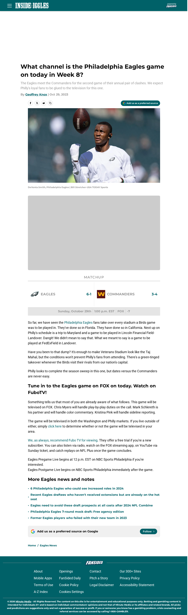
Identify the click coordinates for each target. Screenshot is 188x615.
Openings (66, 571)
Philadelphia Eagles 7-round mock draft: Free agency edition (77, 511)
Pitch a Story (99, 578)
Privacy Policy (130, 578)
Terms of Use (43, 585)
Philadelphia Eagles (78, 322)
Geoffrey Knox (36, 94)
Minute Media (23, 601)
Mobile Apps (43, 578)
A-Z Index (41, 592)
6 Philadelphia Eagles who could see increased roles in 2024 (77, 488)
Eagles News (48, 545)
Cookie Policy (69, 585)
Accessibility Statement (137, 585)
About (38, 571)
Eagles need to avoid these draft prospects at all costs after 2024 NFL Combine (91, 505)
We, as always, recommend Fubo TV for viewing (62, 440)
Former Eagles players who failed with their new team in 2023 (78, 518)
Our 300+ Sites (130, 571)
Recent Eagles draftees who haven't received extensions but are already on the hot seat (95, 497)
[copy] (50, 103)
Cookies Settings (71, 592)
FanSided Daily (70, 578)
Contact (95, 571)
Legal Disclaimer (102, 585)
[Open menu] (9, 5)
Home (32, 545)
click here (55, 426)
